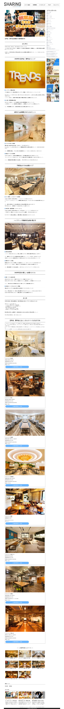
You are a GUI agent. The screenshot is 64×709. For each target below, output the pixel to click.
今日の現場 (50, 42)
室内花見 (49, 40)
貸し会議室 (50, 26)
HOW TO (49, 47)
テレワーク (50, 15)
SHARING (12, 4)
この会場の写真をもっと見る (17, 406)
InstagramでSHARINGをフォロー (53, 56)
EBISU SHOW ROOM (51, 28)
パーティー (50, 37)
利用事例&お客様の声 (51, 48)
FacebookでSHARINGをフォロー (53, 53)
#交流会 (10, 686)
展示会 (49, 31)
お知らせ (49, 23)
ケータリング (42, 4)
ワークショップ (50, 29)
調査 (48, 45)
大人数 (49, 34)
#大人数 (6, 686)
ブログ (49, 4)
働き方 (49, 13)
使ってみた (50, 32)
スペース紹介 (27, 4)
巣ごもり (49, 20)
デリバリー (50, 21)
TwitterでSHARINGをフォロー (52, 54)
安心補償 (49, 12)
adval (29, 708)
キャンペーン (56, 4)
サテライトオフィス (51, 18)
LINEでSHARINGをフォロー (52, 51)
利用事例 (35, 4)
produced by (15, 6)
